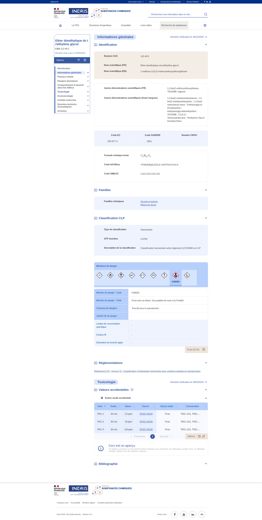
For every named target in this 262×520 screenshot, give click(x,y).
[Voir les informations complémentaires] (131, 390)
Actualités (126, 25)
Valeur (128, 406)
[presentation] (146, 155)
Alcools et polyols (149, 201)
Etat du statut (166, 406)
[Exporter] (85, 60)
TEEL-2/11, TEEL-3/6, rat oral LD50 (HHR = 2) (191, 414)
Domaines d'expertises (100, 25)
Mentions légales (88, 503)
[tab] (99, 278)
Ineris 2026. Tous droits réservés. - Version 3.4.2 (74, 514)
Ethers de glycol (148, 205)
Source (145, 406)
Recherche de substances (174, 25)
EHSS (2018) (146, 414)
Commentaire (192, 406)
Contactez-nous (63, 503)
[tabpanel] (151, 321)
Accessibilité (75, 503)
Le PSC (75, 25)
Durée (114, 406)
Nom (100, 406)
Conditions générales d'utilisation (109, 503)
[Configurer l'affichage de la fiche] (79, 60)
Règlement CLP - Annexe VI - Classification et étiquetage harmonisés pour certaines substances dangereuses (147, 371)
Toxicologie (63, 92)
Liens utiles (146, 25)
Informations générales (69, 72)
